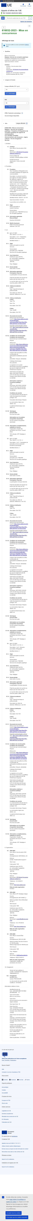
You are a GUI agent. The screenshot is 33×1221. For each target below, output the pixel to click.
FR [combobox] (6, 89)
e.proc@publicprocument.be (19, 919)
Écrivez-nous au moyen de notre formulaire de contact (15, 1148)
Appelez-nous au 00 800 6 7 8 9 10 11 (11, 1143)
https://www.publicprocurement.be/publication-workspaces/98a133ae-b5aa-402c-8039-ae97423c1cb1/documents (19, 321)
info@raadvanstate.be (21, 955)
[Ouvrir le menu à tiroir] (3, 27)
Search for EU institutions (8, 1159)
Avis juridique (5, 1087)
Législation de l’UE (6, 1110)
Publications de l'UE (6, 1122)
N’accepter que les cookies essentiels (17, 1217)
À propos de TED (6, 1100)
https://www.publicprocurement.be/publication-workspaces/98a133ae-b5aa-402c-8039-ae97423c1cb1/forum (19, 330)
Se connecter (23, 6)
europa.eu (14, 1136)
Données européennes (7, 1113)
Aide (3, 1069)
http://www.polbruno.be (19, 885)
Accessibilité (5, 1092)
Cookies (4, 1090)
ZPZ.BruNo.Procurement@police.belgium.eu (19, 152)
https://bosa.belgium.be (20, 926)
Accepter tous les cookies (13, 1213)
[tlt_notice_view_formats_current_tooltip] (26, 123)
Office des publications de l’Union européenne (14, 1058)
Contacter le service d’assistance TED (11, 1072)
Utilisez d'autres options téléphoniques (11, 1146)
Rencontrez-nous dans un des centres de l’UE (13, 1151)
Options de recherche (26, 21)
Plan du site (5, 1103)
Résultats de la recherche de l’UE (10, 1116)
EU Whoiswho (5, 1119)
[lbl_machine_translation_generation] (22, 113)
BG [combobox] (6, 103)
